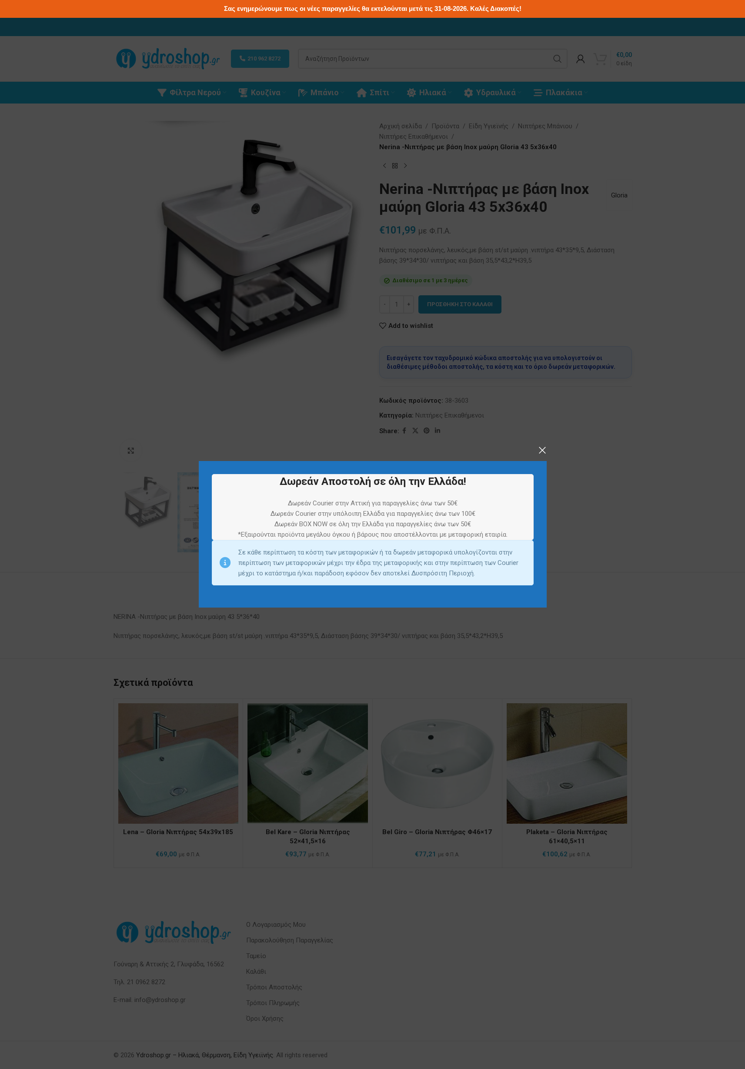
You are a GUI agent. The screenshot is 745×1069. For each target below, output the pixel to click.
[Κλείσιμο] (542, 450)
